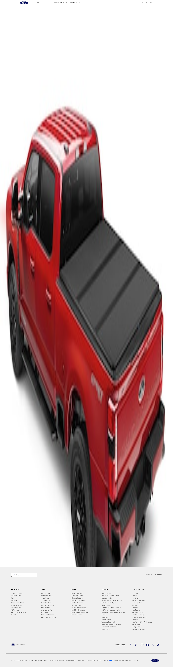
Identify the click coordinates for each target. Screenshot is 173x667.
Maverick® (158, 575)
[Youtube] (141, 645)
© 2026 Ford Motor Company (19, 660)
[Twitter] (136, 645)
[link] (30, 660)
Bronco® (148, 575)
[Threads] (153, 645)
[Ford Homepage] (155, 660)
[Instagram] (147, 645)
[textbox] (24, 575)
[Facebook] (131, 645)
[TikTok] (158, 645)
